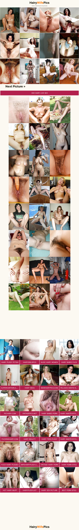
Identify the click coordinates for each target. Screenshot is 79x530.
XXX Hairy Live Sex (39, 93)
